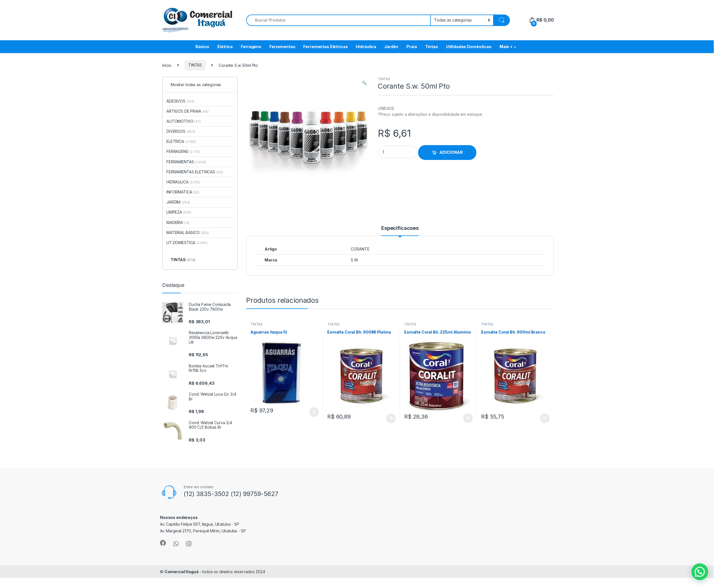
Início (166, 65)
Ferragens (251, 46)
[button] (364, 82)
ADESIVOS (180, 101)
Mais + (506, 46)
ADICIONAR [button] (308, 412)
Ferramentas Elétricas (325, 46)
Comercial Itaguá (181, 571)
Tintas (431, 46)
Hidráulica (366, 46)
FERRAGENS (183, 151)
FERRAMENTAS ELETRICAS (194, 171)
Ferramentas (282, 46)
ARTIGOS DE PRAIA (187, 111)
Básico (202, 46)
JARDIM (178, 202)
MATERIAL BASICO (187, 232)
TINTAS (195, 65)
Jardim (391, 46)
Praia (411, 46)
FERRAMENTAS (186, 161)
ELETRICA (181, 141)
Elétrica (225, 46)
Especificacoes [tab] (400, 228)
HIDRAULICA (183, 182)
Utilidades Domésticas (468, 46)
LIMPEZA (178, 212)
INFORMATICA (182, 192)
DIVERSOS (180, 131)
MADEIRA (177, 222)
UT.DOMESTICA (187, 242)
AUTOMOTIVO (183, 121)
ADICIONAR (451, 152)
